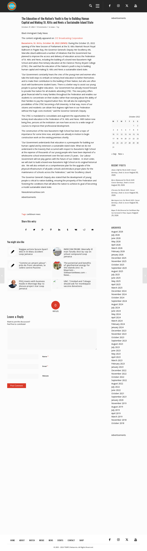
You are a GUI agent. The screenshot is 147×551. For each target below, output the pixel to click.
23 (138, 138)
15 (134, 134)
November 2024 (118, 294)
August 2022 (117, 383)
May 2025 (116, 281)
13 (125, 134)
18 (117, 138)
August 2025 (117, 271)
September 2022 (119, 380)
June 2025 (116, 277)
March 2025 (116, 287)
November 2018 (118, 420)
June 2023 (116, 350)
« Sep (113, 154)
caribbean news (33, 214)
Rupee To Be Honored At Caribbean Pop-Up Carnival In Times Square (125, 211)
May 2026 (116, 241)
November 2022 (118, 373)
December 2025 (118, 258)
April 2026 (116, 244)
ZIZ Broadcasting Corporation (69, 38)
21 (129, 138)
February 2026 (118, 251)
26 (121, 143)
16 (138, 134)
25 (117, 143)
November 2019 (118, 403)
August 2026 (117, 231)
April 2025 (116, 284)
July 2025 (115, 274)
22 (134, 138)
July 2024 (115, 307)
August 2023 (117, 344)
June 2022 (116, 390)
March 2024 (116, 320)
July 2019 (115, 410)
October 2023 (117, 337)
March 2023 (116, 360)
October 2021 (117, 393)
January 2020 (117, 400)
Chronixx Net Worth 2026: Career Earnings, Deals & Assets (123, 191)
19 (121, 138)
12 (121, 134)
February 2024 (118, 324)
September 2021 (119, 396)
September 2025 (119, 268)
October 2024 (117, 297)
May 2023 (116, 353)
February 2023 (118, 363)
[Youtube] (135, 5)
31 (113, 147)
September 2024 (119, 301)
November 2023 (118, 334)
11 (117, 134)
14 (129, 134)
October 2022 (117, 377)
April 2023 (116, 357)
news (53, 27)
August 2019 (117, 406)
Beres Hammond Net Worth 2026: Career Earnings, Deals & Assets (123, 181)
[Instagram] (118, 5)
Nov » (121, 154)
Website (45, 376)
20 (125, 138)
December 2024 (118, 291)
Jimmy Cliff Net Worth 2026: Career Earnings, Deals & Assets (123, 171)
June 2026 (116, 238)
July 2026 (115, 235)
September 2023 (119, 340)
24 (113, 143)
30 (138, 143)
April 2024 (116, 317)
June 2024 (116, 310)
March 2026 (116, 248)
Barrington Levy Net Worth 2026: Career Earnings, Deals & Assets (125, 201)
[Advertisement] (74, 205)
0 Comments (42, 27)
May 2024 (116, 314)
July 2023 (115, 347)
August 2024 (117, 304)
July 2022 (115, 386)
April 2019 (116, 413)
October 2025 (117, 264)
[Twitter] (127, 5)
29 (134, 143)
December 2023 (118, 330)
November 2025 (118, 261)
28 (129, 143)
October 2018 (117, 423)
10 (113, 134)
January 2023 (117, 367)
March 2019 (116, 416)
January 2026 (117, 254)
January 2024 (117, 327)
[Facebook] (109, 5)
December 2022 (118, 370)
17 (113, 138)
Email (45, 366)
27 (125, 143)
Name (45, 356)
